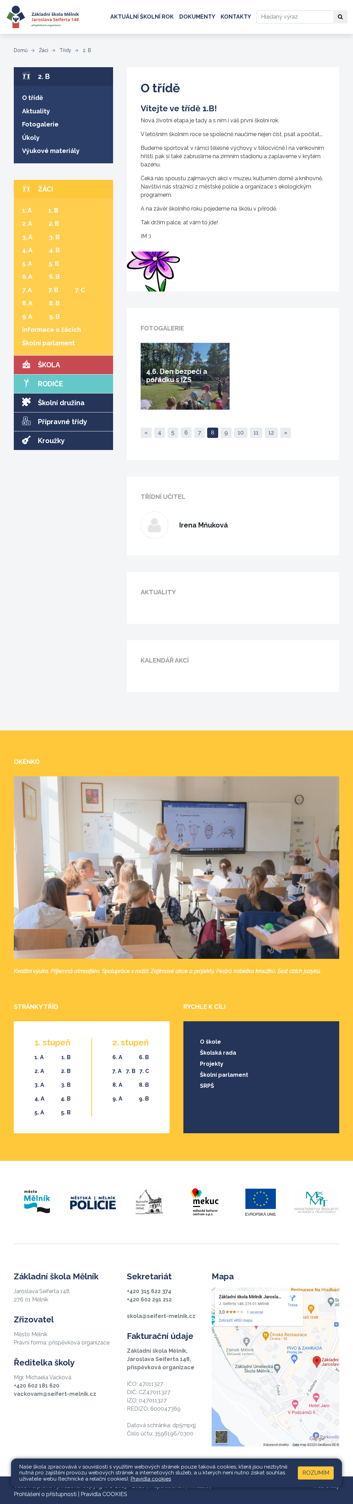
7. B (53, 290)
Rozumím (315, 1473)
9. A (27, 316)
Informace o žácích (51, 329)
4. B (54, 250)
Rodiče (49, 384)
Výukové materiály (51, 150)
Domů (21, 50)
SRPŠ (207, 1086)
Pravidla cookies (151, 1479)
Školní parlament (48, 343)
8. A (27, 303)
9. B (54, 316)
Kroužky (50, 441)
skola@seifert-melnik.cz (161, 1316)
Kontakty (236, 16)
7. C (80, 290)
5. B (54, 263)
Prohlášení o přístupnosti (45, 1494)
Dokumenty (197, 16)
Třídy (64, 50)
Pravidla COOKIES (104, 1494)
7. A (27, 290)
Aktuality (36, 111)
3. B (54, 237)
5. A (27, 263)
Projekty (211, 1064)
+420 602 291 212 (149, 1299)
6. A (27, 276)
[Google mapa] (275, 1366)
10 (241, 432)
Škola (48, 365)
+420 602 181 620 (36, 1385)
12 (271, 432)
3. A (27, 237)
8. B (54, 303)
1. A (27, 210)
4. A (27, 250)
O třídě (32, 97)
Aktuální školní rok (142, 16)
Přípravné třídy (61, 422)
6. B (54, 276)
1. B (53, 210)
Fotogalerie (40, 124)
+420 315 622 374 (149, 1291)
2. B (86, 50)
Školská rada (218, 1053)
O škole (210, 1042)
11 (256, 432)
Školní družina (60, 403)
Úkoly (31, 137)
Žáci (43, 50)
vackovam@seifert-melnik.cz (55, 1394)
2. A (27, 223)
